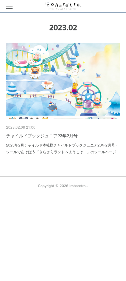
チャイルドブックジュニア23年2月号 (42, 135)
